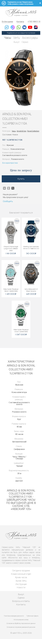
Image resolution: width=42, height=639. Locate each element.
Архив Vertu (21, 581)
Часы (7, 37)
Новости (21, 587)
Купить (21, 179)
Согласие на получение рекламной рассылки (21, 627)
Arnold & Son (21, 131)
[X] (12, 188)
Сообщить (8, 201)
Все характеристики (10, 163)
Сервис (25, 42)
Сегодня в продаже (21, 570)
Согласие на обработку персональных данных (21, 623)
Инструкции (21, 584)
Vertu (16, 37)
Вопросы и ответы (21, 601)
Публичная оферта (32, 616)
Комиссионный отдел (21, 574)
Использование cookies (21, 619)
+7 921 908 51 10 (34, 21)
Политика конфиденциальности (14, 616)
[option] (21, 78)
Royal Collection (33, 131)
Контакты (20, 21)
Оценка (21, 597)
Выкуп (16, 42)
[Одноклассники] (8, 188)
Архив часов (21, 577)
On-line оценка (7, 21)
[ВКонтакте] (4, 188)
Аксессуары (30, 37)
